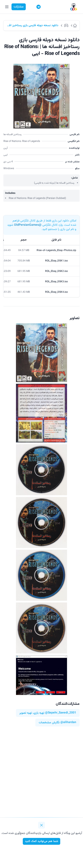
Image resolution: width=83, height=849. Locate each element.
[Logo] (74, 7)
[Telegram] (38, 6)
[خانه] (76, 25)
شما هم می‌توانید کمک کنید (41, 841)
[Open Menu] (6, 6)
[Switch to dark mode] (30, 6)
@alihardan (68, 722)
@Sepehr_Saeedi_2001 (60, 713)
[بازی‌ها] (66, 25)
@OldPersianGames (28, 225)
